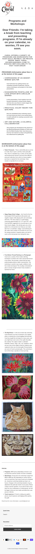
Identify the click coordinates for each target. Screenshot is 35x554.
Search (5, 514)
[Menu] (32, 8)
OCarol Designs (14, 548)
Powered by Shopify (23, 548)
